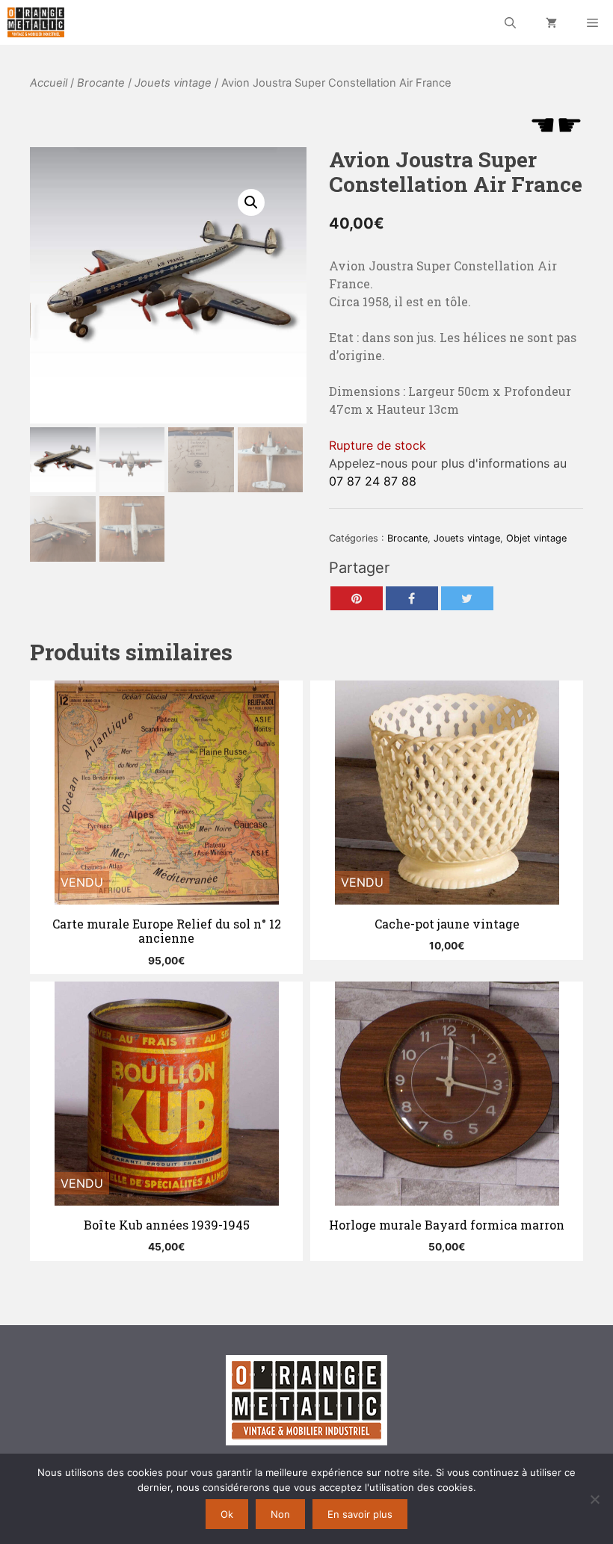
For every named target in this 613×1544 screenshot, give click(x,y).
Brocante (101, 83)
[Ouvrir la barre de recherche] (510, 22)
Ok (227, 1514)
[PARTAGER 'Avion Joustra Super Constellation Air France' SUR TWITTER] (467, 598)
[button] (251, 202)
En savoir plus (359, 1514)
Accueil (48, 83)
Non (280, 1514)
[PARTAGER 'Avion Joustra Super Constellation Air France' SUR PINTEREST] (356, 598)
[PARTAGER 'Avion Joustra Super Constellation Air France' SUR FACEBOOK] (412, 598)
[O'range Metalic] (35, 22)
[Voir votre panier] (551, 22)
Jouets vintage (173, 83)
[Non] (594, 1499)
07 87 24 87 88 (372, 481)
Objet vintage (536, 538)
